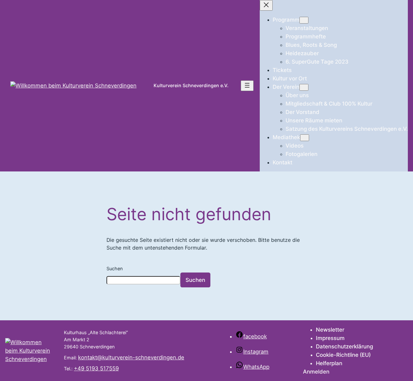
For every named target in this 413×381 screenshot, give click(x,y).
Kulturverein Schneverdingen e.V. (191, 85)
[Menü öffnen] (247, 85)
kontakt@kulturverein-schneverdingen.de (131, 357)
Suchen (114, 268)
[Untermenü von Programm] (303, 20)
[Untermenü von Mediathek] (304, 137)
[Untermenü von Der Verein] (303, 87)
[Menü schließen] (266, 5)
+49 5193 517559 (96, 368)
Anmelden (316, 371)
